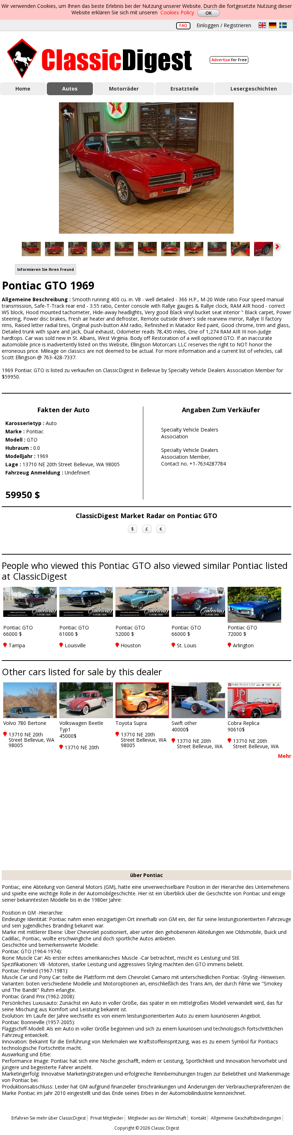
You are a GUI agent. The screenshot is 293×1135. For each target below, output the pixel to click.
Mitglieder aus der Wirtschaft (157, 1118)
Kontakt (198, 1118)
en (262, 25)
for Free (229, 59)
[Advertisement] (146, 816)
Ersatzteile (184, 88)
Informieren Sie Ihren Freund (45, 269)
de (273, 25)
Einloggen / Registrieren (224, 25)
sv (283, 25)
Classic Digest (99, 58)
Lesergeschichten (253, 88)
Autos (70, 88)
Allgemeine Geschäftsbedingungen (246, 1118)
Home (22, 88)
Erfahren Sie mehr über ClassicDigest (48, 1118)
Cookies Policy (177, 12)
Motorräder (124, 88)
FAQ (183, 25)
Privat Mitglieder (106, 1118)
